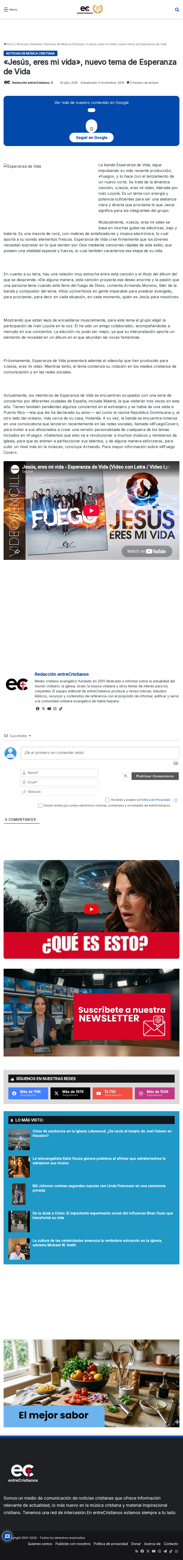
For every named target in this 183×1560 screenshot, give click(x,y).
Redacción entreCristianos (31, 82)
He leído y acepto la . (141, 800)
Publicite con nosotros (73, 1544)
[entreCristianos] (23, 1492)
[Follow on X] (52, 82)
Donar (136, 1544)
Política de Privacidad (155, 800)
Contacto (171, 1544)
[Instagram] (55, 709)
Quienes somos (40, 1544)
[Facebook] (38, 709)
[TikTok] (60, 709)
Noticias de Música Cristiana (64, 44)
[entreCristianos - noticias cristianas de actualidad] (91, 9)
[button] (91, 909)
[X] (43, 709)
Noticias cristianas (29, 44)
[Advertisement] (91, 30)
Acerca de (152, 1544)
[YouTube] (49, 709)
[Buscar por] (177, 11)
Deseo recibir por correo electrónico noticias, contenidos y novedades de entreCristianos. (107, 805)
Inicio (10, 44)
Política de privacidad (111, 1544)
